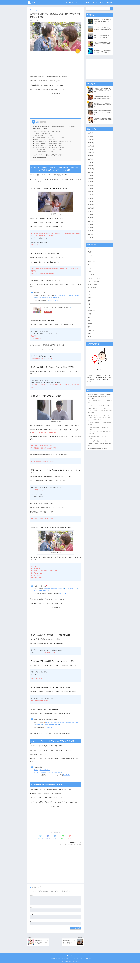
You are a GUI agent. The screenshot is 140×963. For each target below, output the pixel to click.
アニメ (89, 258)
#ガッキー (36, 772)
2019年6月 (90, 224)
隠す (43, 122)
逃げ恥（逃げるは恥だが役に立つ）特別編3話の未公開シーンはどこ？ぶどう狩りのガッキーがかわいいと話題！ (100, 396)
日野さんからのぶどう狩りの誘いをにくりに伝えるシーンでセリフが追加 (52, 141)
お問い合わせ (109, 2)
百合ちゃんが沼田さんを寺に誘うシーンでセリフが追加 (48, 145)
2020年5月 (90, 188)
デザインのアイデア (93, 284)
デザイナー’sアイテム (94, 278)
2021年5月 (90, 156)
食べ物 (89, 336)
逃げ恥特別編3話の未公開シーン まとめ (43, 157)
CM (88, 248)
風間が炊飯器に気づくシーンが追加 (43, 135)
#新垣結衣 (71, 722)
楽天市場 (47, 311)
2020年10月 (91, 172)
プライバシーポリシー (98, 2)
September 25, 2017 (53, 300)
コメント (32, 895)
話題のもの (91, 330)
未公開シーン (71, 844)
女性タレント (91, 310)
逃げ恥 (79, 844)
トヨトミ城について (69, 2)
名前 (31, 907)
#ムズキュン (63, 722)
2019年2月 (90, 237)
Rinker (49, 309)
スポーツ (90, 271)
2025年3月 (90, 133)
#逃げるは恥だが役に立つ (61, 295)
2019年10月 (91, 211)
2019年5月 (90, 227)
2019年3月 (90, 234)
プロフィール (88, 2)
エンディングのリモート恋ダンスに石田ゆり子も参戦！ (47, 155)
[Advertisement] (55, 64)
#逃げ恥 (46, 588)
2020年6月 (90, 185)
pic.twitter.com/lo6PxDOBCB (51, 724)
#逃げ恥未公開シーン (71, 588)
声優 (89, 304)
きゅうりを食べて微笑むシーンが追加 (43, 151)
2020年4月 (90, 191)
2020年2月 (90, 198)
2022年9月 (90, 149)
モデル (89, 297)
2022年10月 (91, 146)
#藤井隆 (38, 297)
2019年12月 (91, 205)
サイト (32, 921)
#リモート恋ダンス (45, 770)
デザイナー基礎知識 (93, 281)
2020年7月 (90, 182)
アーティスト (91, 261)
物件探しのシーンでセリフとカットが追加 (44, 139)
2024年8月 (90, 136)
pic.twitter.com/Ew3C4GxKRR (42, 590)
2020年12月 (91, 169)
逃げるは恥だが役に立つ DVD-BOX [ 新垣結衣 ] (57, 307)
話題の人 (90, 333)
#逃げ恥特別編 (55, 722)
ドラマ (79, 842)
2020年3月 (90, 195)
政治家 (89, 314)
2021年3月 (90, 159)
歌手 (89, 320)
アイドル (90, 252)
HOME (70, 956)
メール (32, 914)
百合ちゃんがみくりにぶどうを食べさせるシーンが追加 (48, 143)
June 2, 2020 (49, 727)
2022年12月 (91, 139)
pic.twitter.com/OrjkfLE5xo (54, 772)
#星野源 (72, 295)
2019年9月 (90, 214)
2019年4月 (90, 231)
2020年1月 (90, 201)
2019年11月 (91, 208)
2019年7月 (90, 221)
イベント (90, 265)
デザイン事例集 (92, 288)
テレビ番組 (91, 274)
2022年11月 (91, 143)
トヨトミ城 (35, 2)
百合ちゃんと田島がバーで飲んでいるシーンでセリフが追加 (49, 137)
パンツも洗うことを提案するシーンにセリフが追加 (47, 131)
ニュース (90, 294)
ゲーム (89, 268)
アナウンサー (91, 255)
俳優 (89, 301)
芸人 (89, 327)
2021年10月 (91, 152)
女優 (89, 307)
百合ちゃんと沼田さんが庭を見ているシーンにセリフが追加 (49, 147)
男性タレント (91, 323)
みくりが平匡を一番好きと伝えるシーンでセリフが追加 (48, 149)
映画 (89, 317)
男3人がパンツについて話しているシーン (44, 133)
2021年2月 (90, 162)
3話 (65, 844)
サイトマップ (79, 2)
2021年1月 (90, 165)
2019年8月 (90, 218)
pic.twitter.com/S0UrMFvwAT (50, 297)
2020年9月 (90, 175)
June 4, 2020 (62, 593)
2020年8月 (90, 178)
